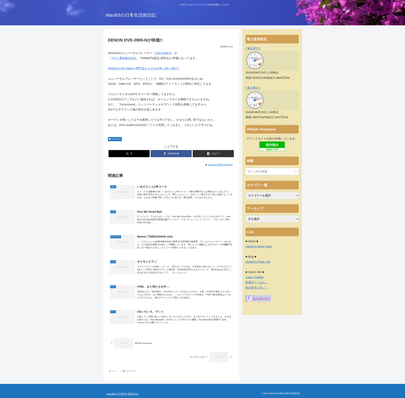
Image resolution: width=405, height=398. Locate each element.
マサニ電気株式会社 (123, 58)
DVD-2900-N (163, 53)
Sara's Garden (255, 277)
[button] (213, 153)
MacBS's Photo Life (258, 261)
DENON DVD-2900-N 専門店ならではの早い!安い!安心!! (143, 68)
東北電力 (253, 88)
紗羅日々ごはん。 (257, 282)
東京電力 (253, 48)
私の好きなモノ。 (257, 287)
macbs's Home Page (259, 246)
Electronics (116, 139)
